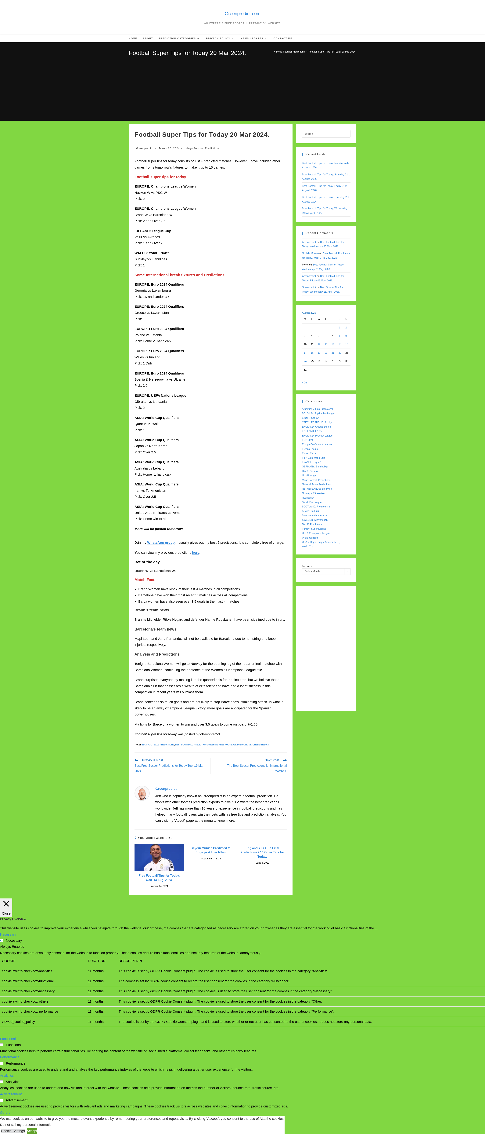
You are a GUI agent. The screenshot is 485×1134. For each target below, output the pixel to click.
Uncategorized (310, 537)
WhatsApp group (161, 542)
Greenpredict (144, 148)
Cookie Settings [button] (13, 1131)
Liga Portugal (309, 475)
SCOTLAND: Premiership (316, 506)
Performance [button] (10, 1057)
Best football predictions (158, 745)
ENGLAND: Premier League (317, 435)
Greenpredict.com (242, 13)
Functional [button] (8, 1039)
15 (340, 344)
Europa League (310, 449)
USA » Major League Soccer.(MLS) (321, 542)
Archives (307, 566)
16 (346, 344)
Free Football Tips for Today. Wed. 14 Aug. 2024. (159, 877)
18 (312, 352)
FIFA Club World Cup (313, 457)
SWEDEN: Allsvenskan (315, 519)
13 (326, 344)
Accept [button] (32, 1131)
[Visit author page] (142, 793)
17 (305, 352)
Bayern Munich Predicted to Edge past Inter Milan (211, 850)
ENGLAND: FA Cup (312, 431)
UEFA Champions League (316, 533)
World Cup (307, 546)
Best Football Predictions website (196, 745)
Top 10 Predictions (312, 524)
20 (326, 352)
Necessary (14, 940)
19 (319, 352)
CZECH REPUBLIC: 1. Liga (317, 422)
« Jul (304, 382)
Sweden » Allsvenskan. (315, 515)
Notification (308, 497)
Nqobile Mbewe (310, 253)
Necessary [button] (8, 934)
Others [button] (5, 1112)
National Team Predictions (316, 484)
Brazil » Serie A (310, 417)
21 (333, 352)
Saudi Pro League (312, 502)
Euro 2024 (307, 440)
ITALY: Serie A (310, 471)
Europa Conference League (317, 444)
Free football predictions (235, 745)
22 (340, 352)
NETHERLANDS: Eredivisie (317, 488)
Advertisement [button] (11, 1094)
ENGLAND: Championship (316, 426)
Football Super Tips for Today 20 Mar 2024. (332, 51)
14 (333, 344)
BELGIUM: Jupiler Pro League (318, 413)
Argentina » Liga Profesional (317, 409)
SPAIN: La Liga (310, 511)
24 (305, 361)
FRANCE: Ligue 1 (312, 462)
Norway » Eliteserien (313, 493)
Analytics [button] (7, 1075)
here (195, 552)
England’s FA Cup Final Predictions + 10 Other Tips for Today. (262, 852)
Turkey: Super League (314, 528)
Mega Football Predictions (202, 148)
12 (319, 344)
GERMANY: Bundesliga (315, 466)
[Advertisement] (242, 85)
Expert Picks (309, 453)
